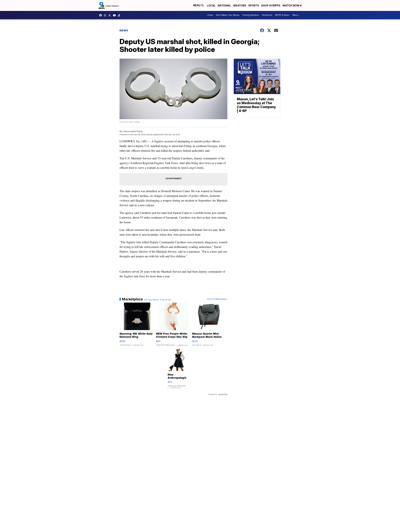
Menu (197, 5)
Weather (239, 5)
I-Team (210, 15)
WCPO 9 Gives (282, 15)
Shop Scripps (270, 5)
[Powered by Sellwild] (222, 394)
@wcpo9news (120, 15)
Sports (253, 5)
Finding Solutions (250, 15)
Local (211, 5)
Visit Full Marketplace (217, 299)
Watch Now (291, 5)
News (124, 30)
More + (296, 15)
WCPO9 (101, 15)
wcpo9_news (106, 15)
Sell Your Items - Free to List (157, 300)
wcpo (110, 15)
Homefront (267, 15)
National (224, 5)
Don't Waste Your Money (228, 15)
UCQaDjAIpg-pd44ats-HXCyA (115, 15)
